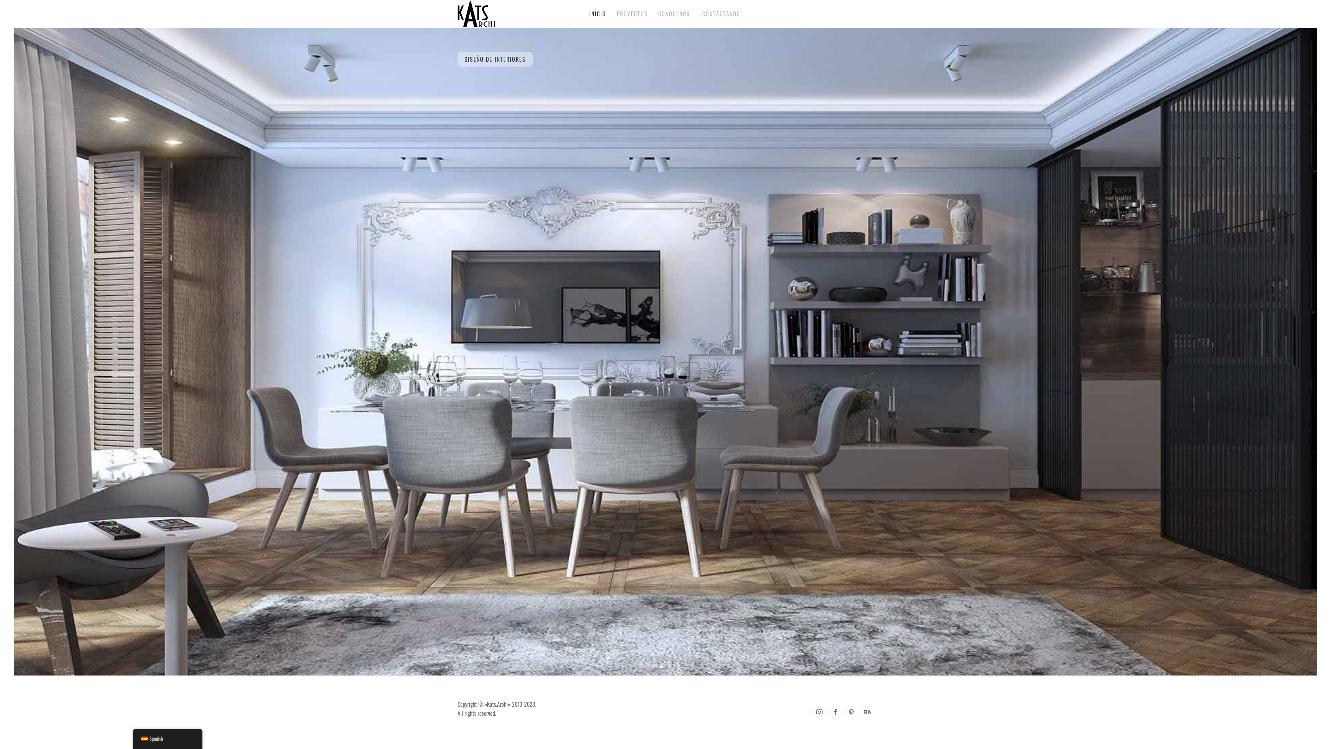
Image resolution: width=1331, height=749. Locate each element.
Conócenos (674, 14)
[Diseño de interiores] (653, 667)
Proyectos (632, 14)
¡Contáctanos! (721, 14)
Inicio (597, 14)
